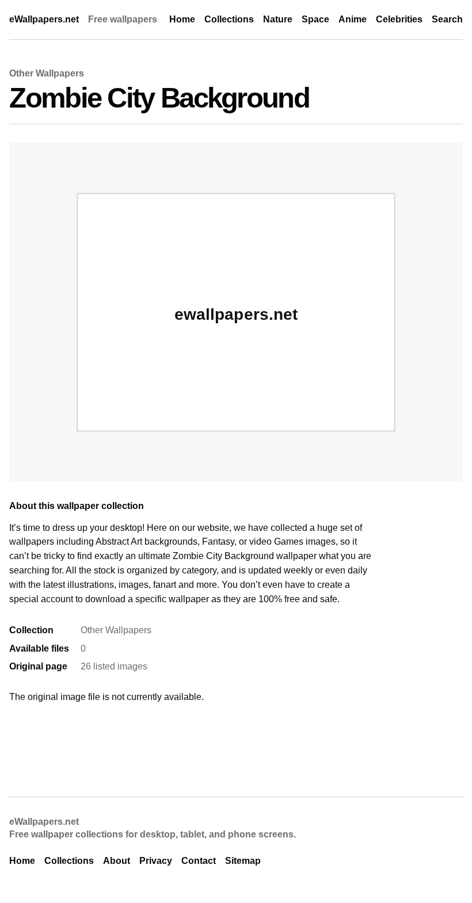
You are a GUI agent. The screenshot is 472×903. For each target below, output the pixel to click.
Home (182, 19)
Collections (229, 19)
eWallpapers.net (44, 19)
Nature (277, 19)
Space (315, 19)
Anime (352, 19)
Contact (198, 861)
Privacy (155, 861)
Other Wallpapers (46, 73)
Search (447, 19)
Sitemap (243, 861)
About (116, 861)
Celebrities (399, 19)
